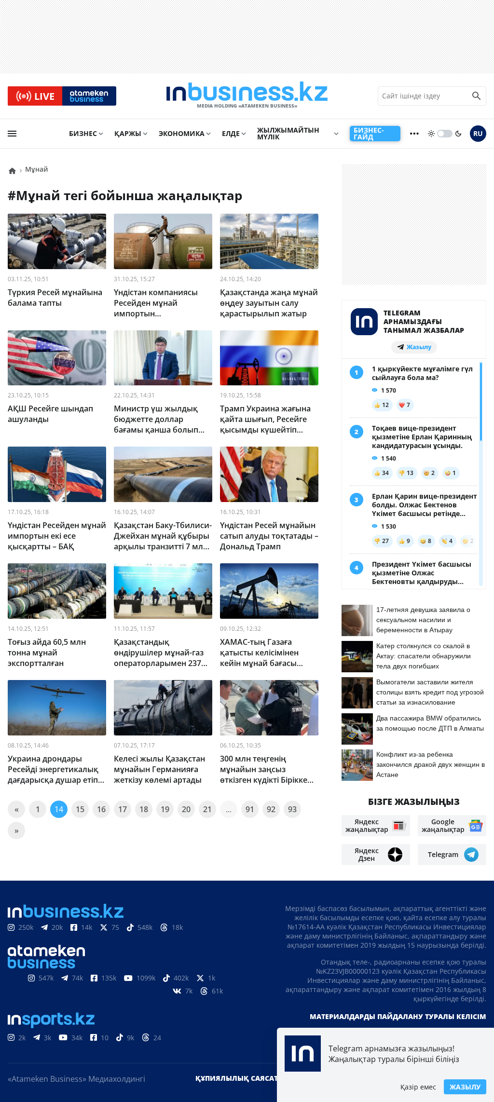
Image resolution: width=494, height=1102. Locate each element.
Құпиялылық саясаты (239, 1078)
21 (207, 809)
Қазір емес (418, 1086)
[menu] (12, 133)
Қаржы (127, 133)
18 (143, 809)
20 (186, 809)
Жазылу (465, 1086)
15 (80, 809)
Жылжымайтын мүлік (288, 133)
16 (101, 809)
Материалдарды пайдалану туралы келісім (398, 1016)
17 (122, 809)
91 (250, 809)
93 (292, 809)
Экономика (182, 133)
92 (271, 809)
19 (165, 809)
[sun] (431, 133)
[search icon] (476, 96)
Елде (231, 133)
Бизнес (83, 133)
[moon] (458, 133)
